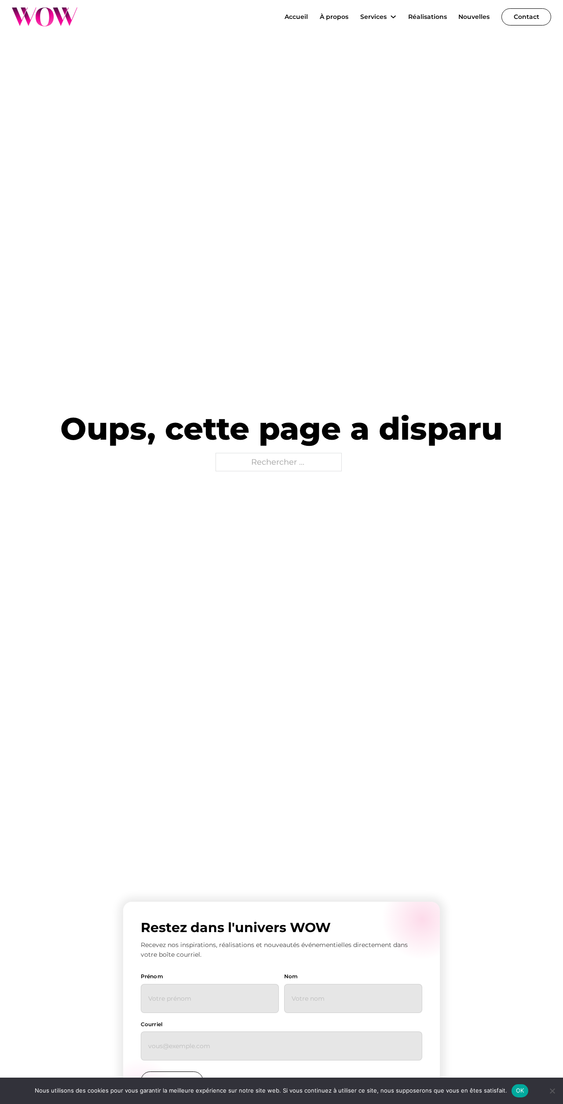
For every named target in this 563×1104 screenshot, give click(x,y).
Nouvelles (474, 17)
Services (373, 17)
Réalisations (427, 17)
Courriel (151, 1024)
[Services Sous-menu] (393, 17)
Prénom (152, 976)
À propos (334, 17)
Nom (291, 976)
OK (520, 1090)
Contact (526, 17)
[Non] (552, 1090)
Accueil (296, 17)
